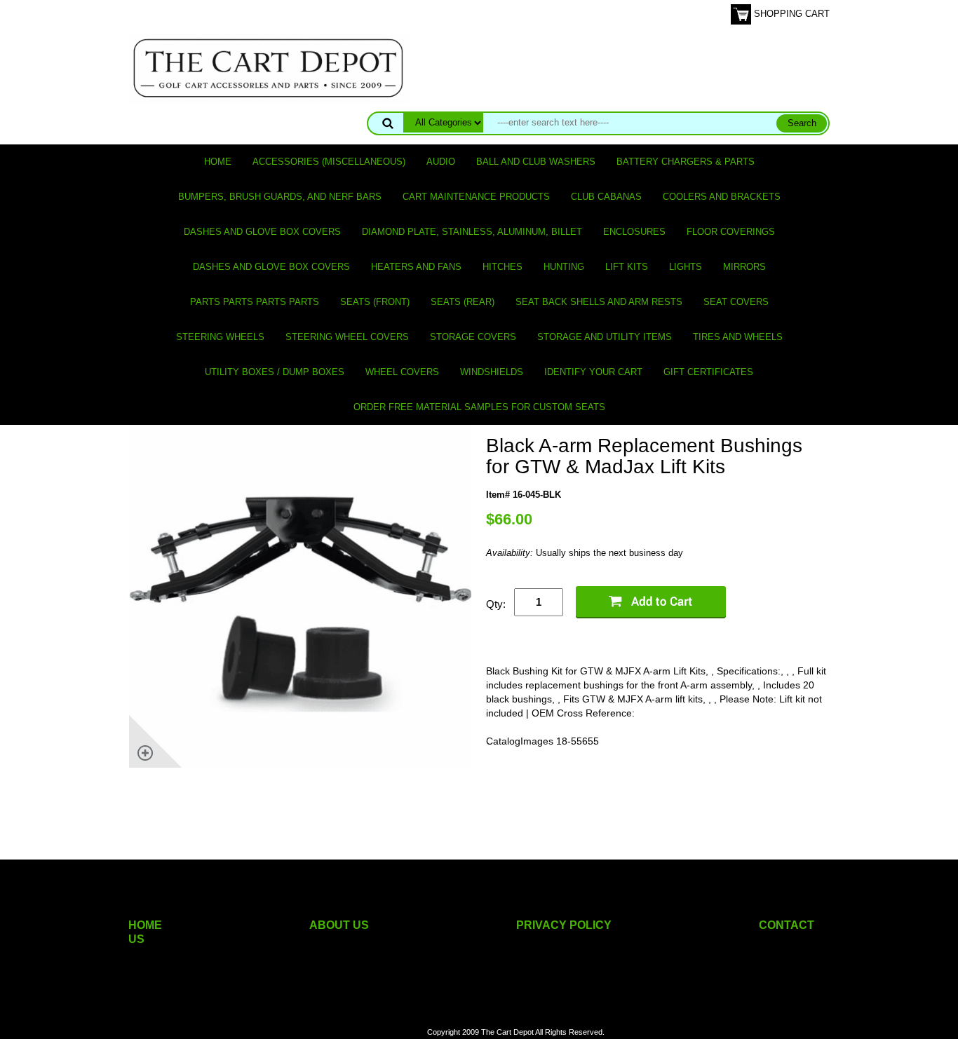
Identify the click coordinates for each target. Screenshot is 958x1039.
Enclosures (634, 231)
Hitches (502, 267)
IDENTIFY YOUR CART (593, 372)
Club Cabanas (606, 196)
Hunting (564, 267)
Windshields (491, 372)
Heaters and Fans (416, 267)
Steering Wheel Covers (347, 337)
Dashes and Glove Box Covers (262, 231)
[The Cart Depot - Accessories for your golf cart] (268, 67)
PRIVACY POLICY (564, 925)
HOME (145, 925)
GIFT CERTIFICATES (708, 372)
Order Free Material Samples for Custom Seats (479, 407)
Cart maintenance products (476, 196)
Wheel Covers (402, 372)
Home (217, 161)
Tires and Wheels (738, 337)
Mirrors (744, 267)
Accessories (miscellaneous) (328, 161)
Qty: (496, 604)
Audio (440, 161)
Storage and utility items (604, 337)
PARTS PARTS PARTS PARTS (254, 302)
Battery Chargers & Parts (685, 161)
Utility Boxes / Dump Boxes (274, 372)
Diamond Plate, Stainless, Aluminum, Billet (472, 231)
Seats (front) (375, 302)
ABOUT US (339, 925)
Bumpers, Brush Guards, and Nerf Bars (280, 196)
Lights (685, 267)
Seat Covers (736, 302)
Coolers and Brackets (722, 196)
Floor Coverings (731, 231)
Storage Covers (473, 337)
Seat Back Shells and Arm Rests (598, 302)
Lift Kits (626, 267)
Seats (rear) (462, 302)
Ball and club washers (535, 161)
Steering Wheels (220, 337)
